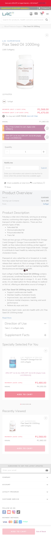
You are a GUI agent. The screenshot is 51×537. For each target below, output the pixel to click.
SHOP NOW (42, 3)
